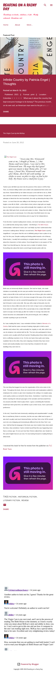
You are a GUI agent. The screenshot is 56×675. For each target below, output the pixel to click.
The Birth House (43, 224)
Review (25, 500)
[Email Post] (4, 505)
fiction (13, 497)
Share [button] (6, 111)
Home (5, 25)
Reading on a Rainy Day (19, 7)
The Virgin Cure (40, 230)
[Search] (45, 4)
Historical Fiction (27, 497)
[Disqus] (29, 550)
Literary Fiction (11, 500)
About (17, 25)
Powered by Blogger (29, 664)
